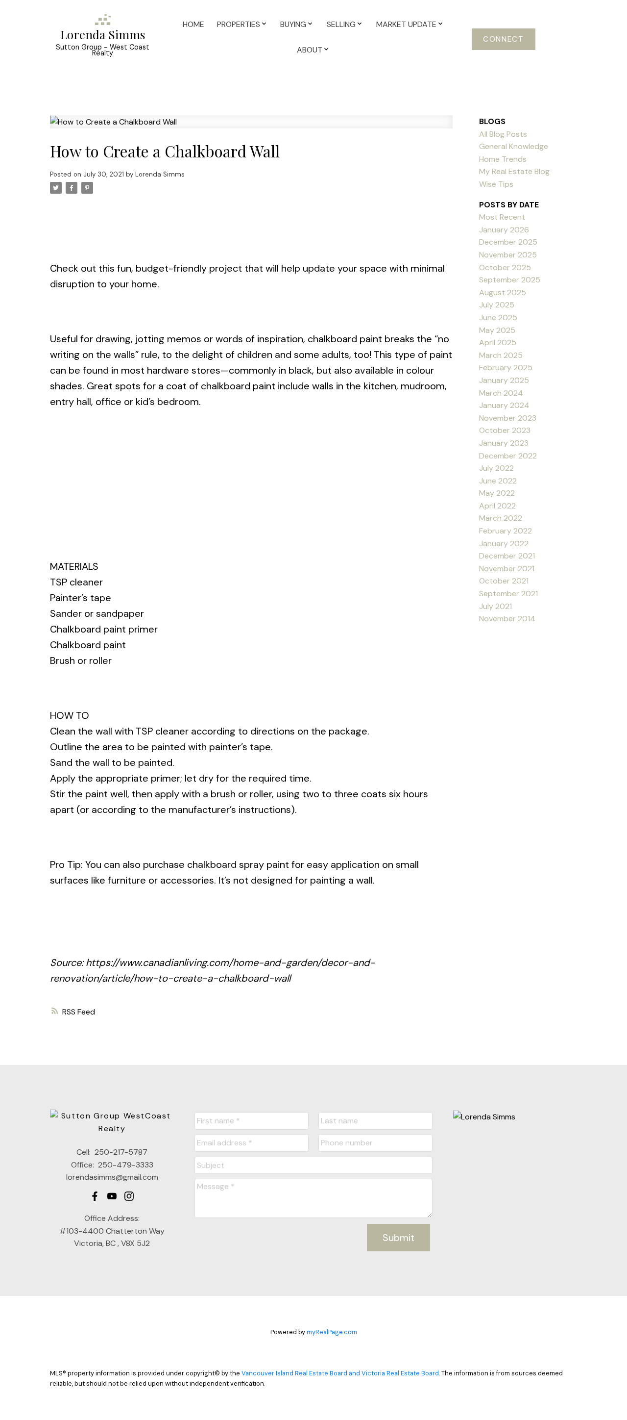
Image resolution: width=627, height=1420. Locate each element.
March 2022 (500, 518)
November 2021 (506, 568)
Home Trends (503, 159)
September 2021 (508, 593)
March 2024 (501, 393)
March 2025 (501, 355)
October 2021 (504, 581)
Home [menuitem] (193, 24)
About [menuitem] (309, 50)
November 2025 (508, 255)
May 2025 (497, 330)
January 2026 (504, 230)
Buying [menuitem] (293, 24)
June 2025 (498, 317)
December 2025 (508, 242)
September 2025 (509, 280)
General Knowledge (513, 146)
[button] (504, 39)
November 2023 (507, 418)
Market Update (406, 24)
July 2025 (496, 305)
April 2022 (497, 506)
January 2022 (504, 543)
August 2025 (502, 292)
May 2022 (497, 493)
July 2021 (495, 606)
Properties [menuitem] (238, 24)
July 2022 (496, 468)
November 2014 (507, 618)
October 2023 (505, 430)
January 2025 (504, 380)
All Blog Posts (503, 134)
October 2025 (505, 267)
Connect (503, 39)
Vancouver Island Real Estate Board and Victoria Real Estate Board (340, 1373)
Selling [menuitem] (341, 24)
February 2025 (505, 367)
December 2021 (507, 556)
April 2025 (497, 342)
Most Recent (502, 217)
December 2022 (508, 456)
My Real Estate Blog (514, 171)
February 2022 (505, 531)
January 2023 (504, 443)
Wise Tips (496, 184)
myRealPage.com (332, 1332)
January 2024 (504, 405)
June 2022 (498, 481)
